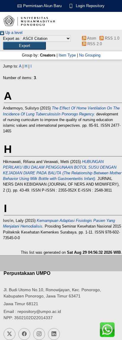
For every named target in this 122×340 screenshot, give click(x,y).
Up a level (13, 32)
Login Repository (90, 6)
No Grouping (89, 55)
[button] (24, 46)
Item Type (67, 55)
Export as (11, 38)
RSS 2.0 (94, 44)
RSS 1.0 (111, 38)
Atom (91, 38)
